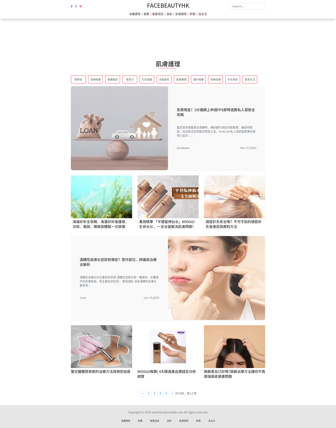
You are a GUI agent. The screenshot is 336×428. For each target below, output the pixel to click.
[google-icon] (76, 6)
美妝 (169, 14)
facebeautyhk (168, 5)
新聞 (192, 14)
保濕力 (130, 79)
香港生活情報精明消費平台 (250, 79)
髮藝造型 (157, 14)
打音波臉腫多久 (147, 79)
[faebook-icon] (71, 6)
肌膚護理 (181, 14)
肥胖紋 (78, 79)
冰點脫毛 (164, 79)
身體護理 (134, 14)
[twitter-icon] (80, 6)
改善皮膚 (215, 79)
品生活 (202, 14)
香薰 (146, 14)
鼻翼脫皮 (112, 79)
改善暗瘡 (95, 79)
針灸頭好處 (232, 79)
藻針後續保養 (198, 79)
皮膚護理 (181, 79)
